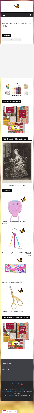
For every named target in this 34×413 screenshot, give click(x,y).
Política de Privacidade (8, 370)
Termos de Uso (6, 363)
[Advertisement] (17, 61)
